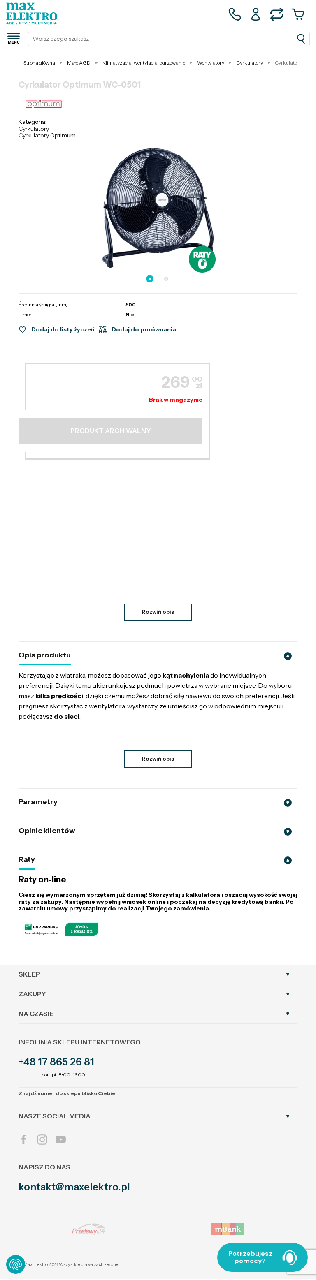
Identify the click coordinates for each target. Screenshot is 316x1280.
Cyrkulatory (34, 128)
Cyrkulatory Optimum (47, 135)
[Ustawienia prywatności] (15, 1264)
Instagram (42, 1139)
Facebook (24, 1139)
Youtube (61, 1139)
